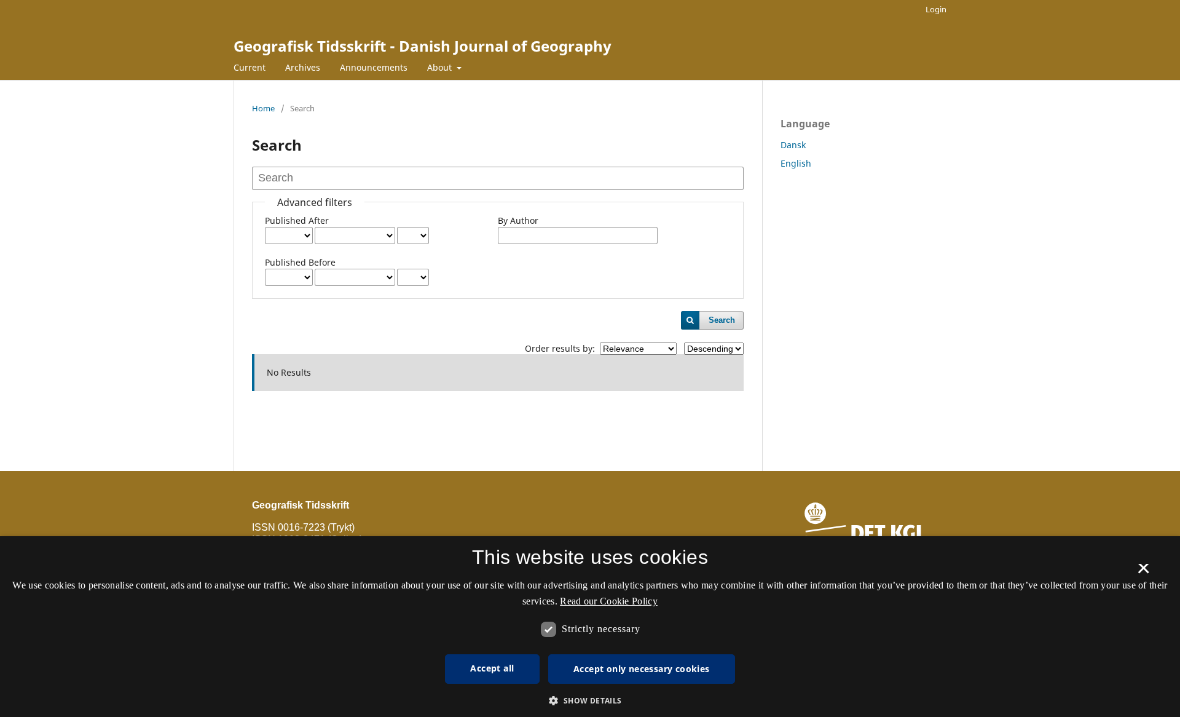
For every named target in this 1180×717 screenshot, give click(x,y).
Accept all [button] (492, 668)
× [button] (1143, 572)
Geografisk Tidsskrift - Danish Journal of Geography (423, 46)
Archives (302, 67)
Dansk (793, 145)
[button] (589, 700)
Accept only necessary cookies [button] (641, 669)
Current (250, 67)
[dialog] (590, 626)
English (796, 163)
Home (263, 108)
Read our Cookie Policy (609, 601)
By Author (518, 220)
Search (722, 320)
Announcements (373, 67)
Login (936, 9)
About (440, 67)
